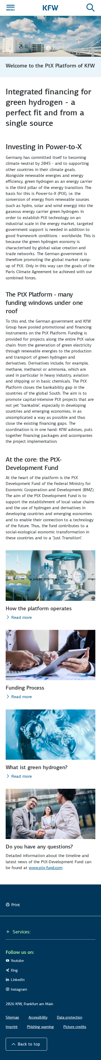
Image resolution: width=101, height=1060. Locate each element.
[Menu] (10, 8)
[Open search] (90, 8)
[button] (26, 1044)
